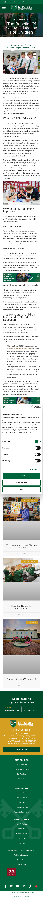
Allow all (21, 476)
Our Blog (21, 843)
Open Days (21, 802)
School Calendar (30, 2)
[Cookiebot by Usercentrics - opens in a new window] (31, 406)
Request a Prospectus (21, 812)
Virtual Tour (21, 779)
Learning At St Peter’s (21, 769)
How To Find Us (21, 824)
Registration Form (21, 807)
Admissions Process (21, 793)
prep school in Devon (15, 98)
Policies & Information (21, 855)
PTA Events (22, 838)
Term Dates (21, 829)
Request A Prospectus (13, 2)
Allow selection (21, 483)
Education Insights (15, 48)
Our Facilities (21, 774)
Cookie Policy (21, 864)
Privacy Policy (21, 860)
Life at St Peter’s (21, 764)
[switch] (38, 448)
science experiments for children (20, 348)
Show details (32, 469)
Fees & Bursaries (21, 798)
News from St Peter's (29, 48)
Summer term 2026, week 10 (21, 679)
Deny (21, 489)
